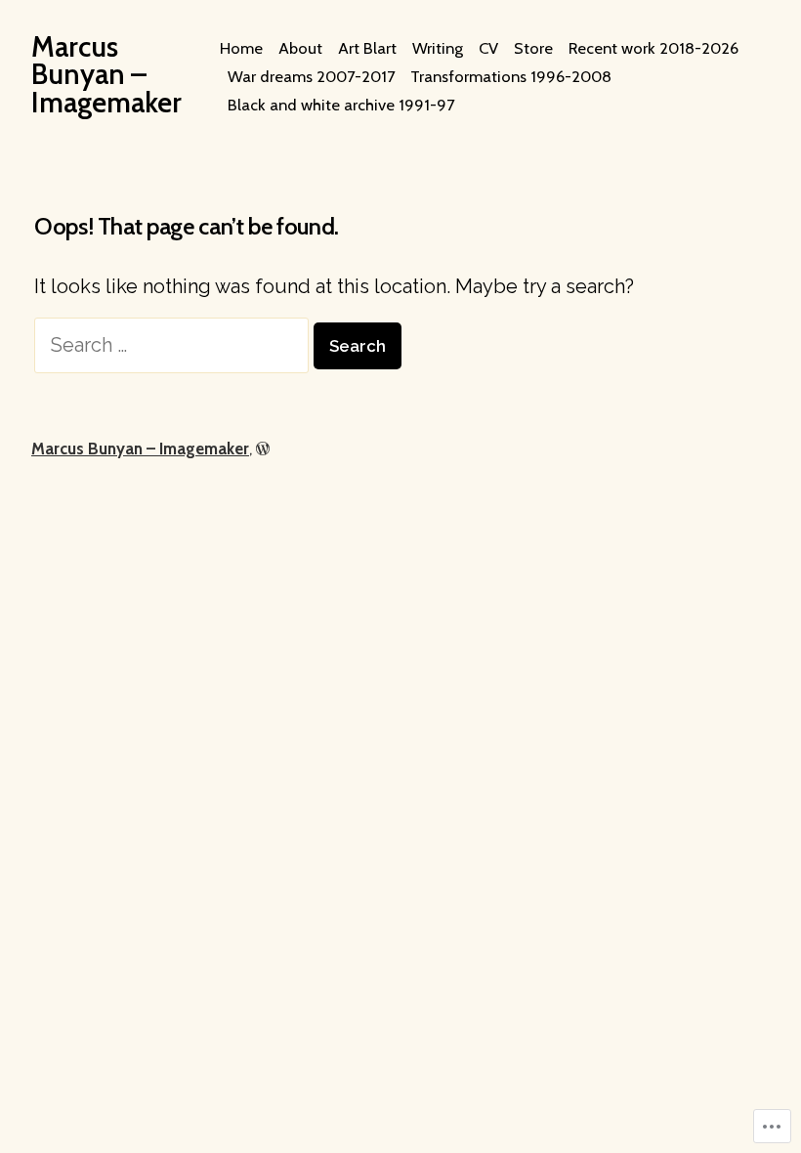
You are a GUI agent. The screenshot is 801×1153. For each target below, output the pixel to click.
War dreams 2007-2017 (311, 76)
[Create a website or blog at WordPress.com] (263, 448)
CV (488, 48)
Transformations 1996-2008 (510, 76)
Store (533, 48)
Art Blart (367, 48)
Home (241, 48)
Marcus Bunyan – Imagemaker (106, 74)
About (300, 48)
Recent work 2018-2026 (653, 48)
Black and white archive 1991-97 (341, 104)
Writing (437, 48)
